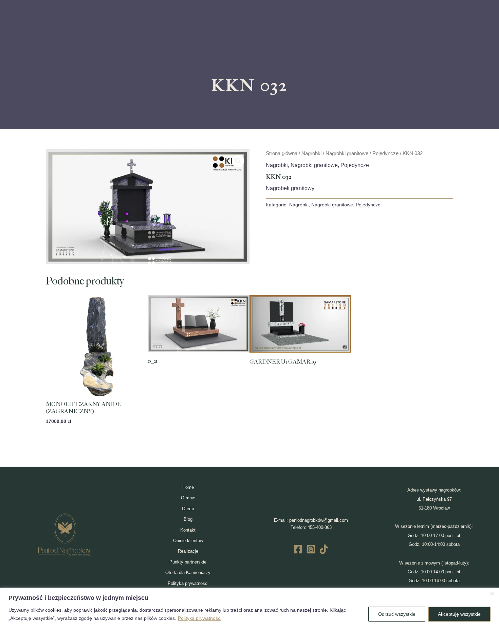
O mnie (188, 497)
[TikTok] (324, 549)
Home (188, 487)
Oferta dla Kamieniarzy (187, 572)
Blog (188, 519)
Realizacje (188, 551)
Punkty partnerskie (187, 562)
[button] (238, 161)
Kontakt (188, 530)
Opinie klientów (188, 540)
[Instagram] (311, 549)
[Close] (492, 593)
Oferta (188, 508)
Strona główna (281, 153)
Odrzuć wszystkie (396, 614)
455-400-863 (320, 527)
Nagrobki (311, 153)
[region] (249, 608)
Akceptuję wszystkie (459, 614)
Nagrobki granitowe (347, 153)
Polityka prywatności (199, 618)
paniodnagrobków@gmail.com (318, 520)
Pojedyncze (385, 153)
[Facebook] (298, 549)
